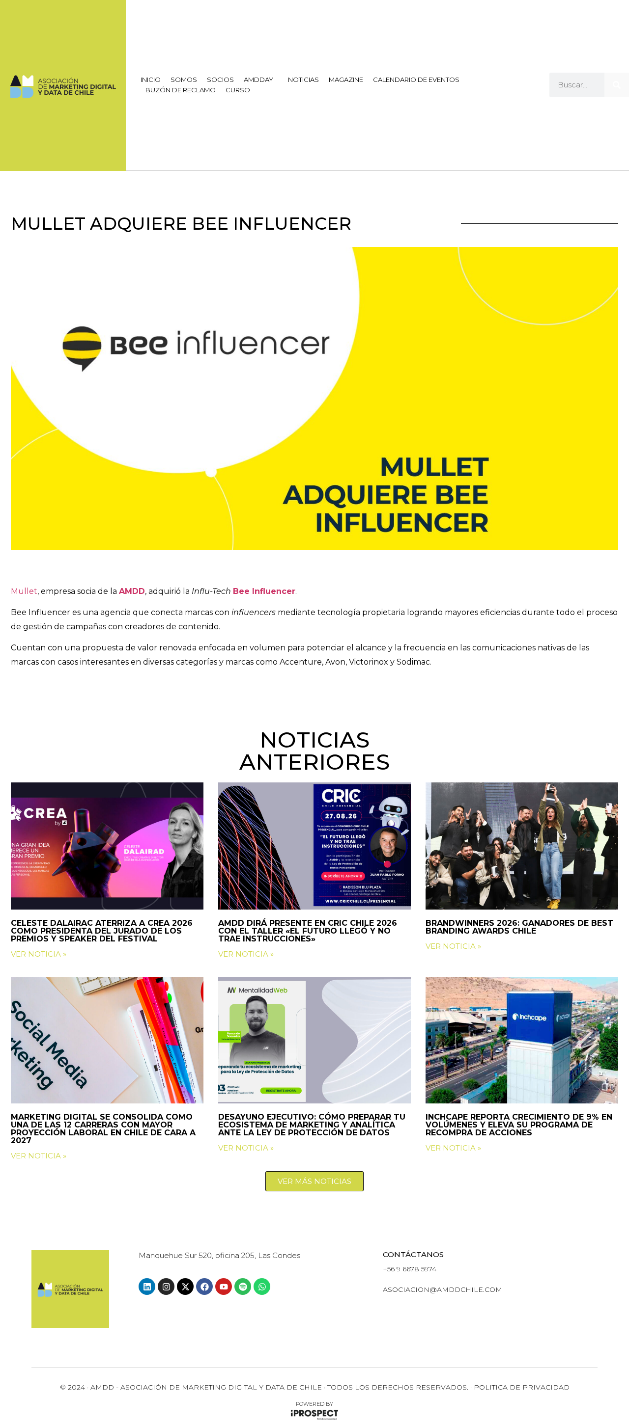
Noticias (303, 79)
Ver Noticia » (38, 954)
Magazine (346, 79)
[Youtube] (223, 1286)
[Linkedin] (147, 1286)
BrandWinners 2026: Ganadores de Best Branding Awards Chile (519, 927)
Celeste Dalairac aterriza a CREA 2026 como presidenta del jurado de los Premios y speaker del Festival (102, 930)
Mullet (24, 591)
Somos (184, 79)
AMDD (132, 591)
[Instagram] (166, 1286)
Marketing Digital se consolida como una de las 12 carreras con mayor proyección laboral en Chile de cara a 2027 (103, 1128)
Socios (220, 79)
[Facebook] (204, 1286)
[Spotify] (242, 1286)
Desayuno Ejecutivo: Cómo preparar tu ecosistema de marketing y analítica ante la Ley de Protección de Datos (311, 1124)
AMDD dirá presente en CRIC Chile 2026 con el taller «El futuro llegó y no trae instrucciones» (307, 930)
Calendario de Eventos (416, 79)
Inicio (151, 79)
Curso (238, 90)
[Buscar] (616, 85)
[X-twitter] (185, 1286)
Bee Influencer (264, 591)
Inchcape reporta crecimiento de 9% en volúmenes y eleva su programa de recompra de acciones (519, 1124)
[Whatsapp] (262, 1286)
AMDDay (258, 79)
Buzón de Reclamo (180, 90)
